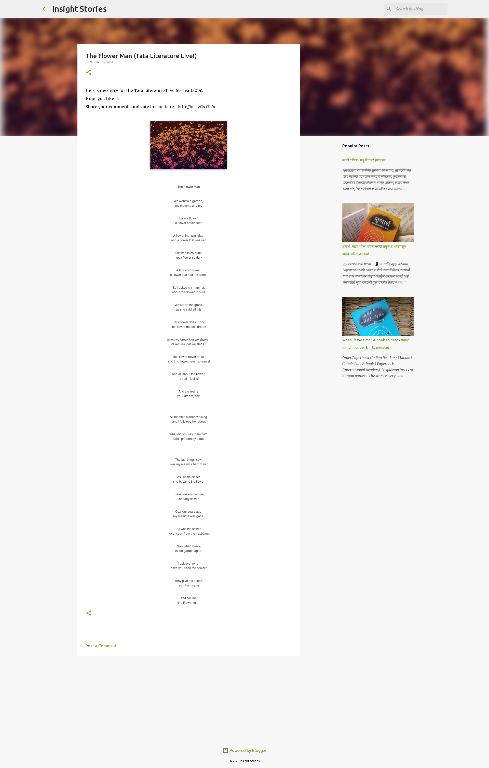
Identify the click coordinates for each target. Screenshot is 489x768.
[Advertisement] (188, 699)
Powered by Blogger (247, 750)
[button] (89, 72)
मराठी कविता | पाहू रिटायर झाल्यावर (364, 160)
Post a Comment (101, 646)
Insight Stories (79, 8)
